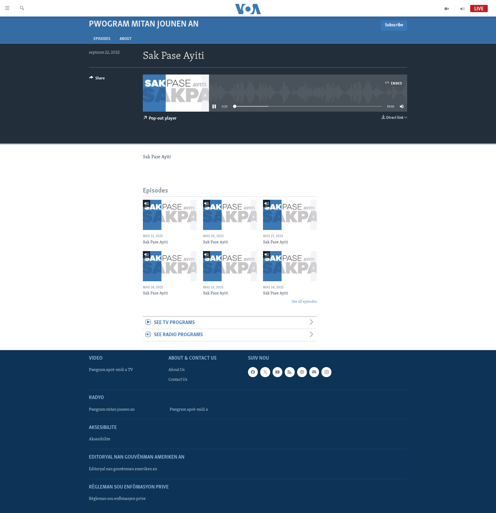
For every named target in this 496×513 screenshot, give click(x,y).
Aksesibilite (99, 439)
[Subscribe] (314, 372)
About (125, 39)
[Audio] (462, 9)
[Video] (447, 9)
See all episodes (304, 302)
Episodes (102, 39)
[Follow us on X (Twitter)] (265, 372)
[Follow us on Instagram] (326, 372)
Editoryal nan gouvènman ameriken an (123, 469)
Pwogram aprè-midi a (189, 410)
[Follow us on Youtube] (277, 372)
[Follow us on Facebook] (253, 372)
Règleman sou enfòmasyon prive (117, 499)
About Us (176, 370)
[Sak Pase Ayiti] (170, 215)
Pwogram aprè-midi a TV (111, 370)
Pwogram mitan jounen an (112, 410)
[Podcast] (302, 372)
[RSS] (290, 372)
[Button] (97, 79)
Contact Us (177, 380)
